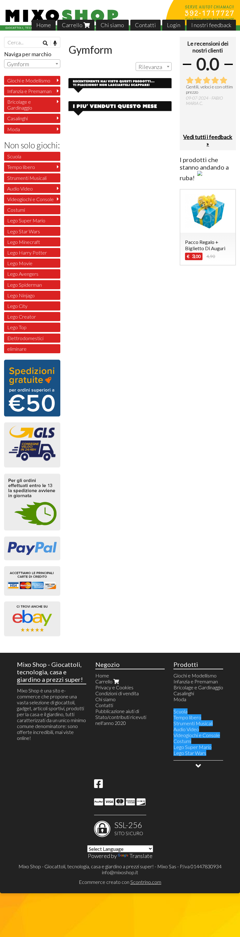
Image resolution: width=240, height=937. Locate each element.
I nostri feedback (211, 25)
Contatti (145, 25)
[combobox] (154, 66)
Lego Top (17, 327)
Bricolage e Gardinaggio (19, 105)
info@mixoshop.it (120, 872)
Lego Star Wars (23, 231)
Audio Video (20, 188)
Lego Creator (21, 317)
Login (173, 25)
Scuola (14, 156)
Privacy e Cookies (114, 687)
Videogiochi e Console (30, 199)
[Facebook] (98, 785)
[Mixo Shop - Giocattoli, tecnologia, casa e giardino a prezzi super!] (120, 15)
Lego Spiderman (24, 285)
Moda (13, 129)
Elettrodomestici (25, 338)
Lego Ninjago (21, 295)
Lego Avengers (22, 274)
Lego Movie (19, 263)
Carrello (72, 25)
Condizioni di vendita (117, 693)
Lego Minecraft (23, 242)
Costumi (16, 210)
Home (43, 25)
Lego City (17, 306)
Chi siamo (112, 25)
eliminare (17, 349)
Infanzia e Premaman (29, 91)
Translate (140, 855)
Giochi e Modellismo (28, 80)
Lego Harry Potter (27, 252)
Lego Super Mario (26, 220)
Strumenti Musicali (27, 178)
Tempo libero (21, 167)
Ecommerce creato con (120, 882)
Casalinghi (17, 118)
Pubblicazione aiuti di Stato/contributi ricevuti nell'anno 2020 (120, 717)
